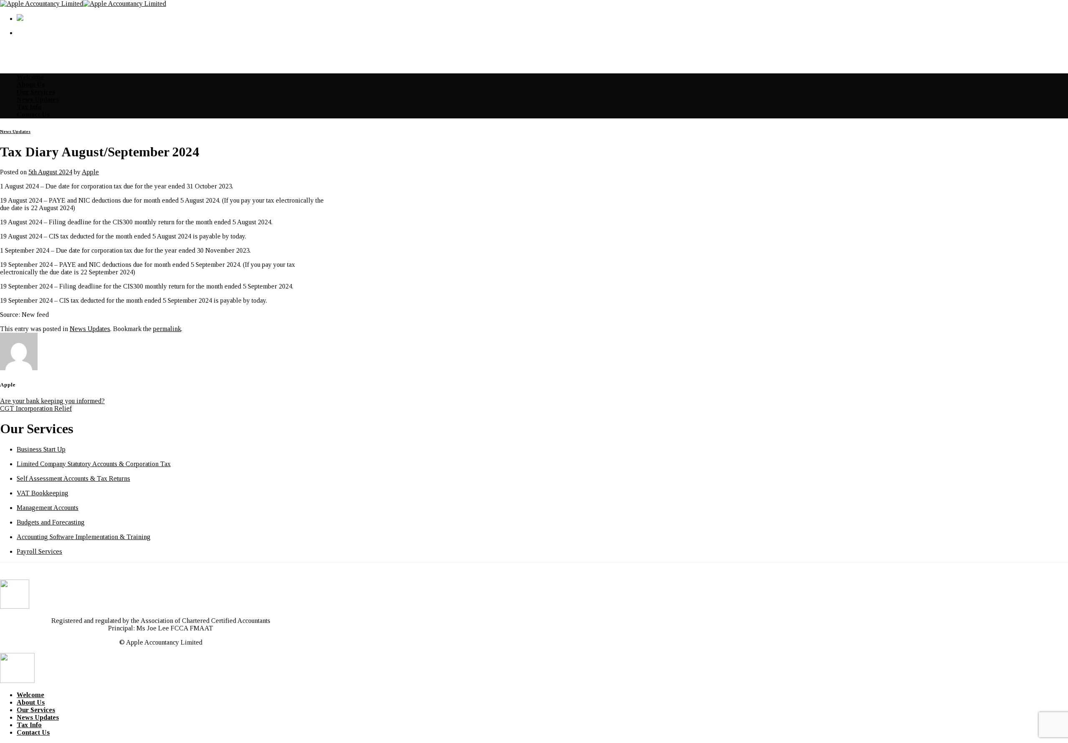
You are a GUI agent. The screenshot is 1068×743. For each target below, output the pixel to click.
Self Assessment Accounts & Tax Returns (73, 478)
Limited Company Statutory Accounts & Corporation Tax (94, 463)
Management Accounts (47, 507)
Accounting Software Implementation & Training (84, 536)
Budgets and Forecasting (51, 522)
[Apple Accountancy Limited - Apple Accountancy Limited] (83, 3)
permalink (167, 328)
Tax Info (29, 106)
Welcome (30, 76)
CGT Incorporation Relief (36, 408)
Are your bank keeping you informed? (52, 400)
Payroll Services (39, 551)
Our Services (36, 91)
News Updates (38, 99)
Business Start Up (41, 449)
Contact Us (33, 114)
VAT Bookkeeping (42, 493)
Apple (90, 172)
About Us (31, 84)
